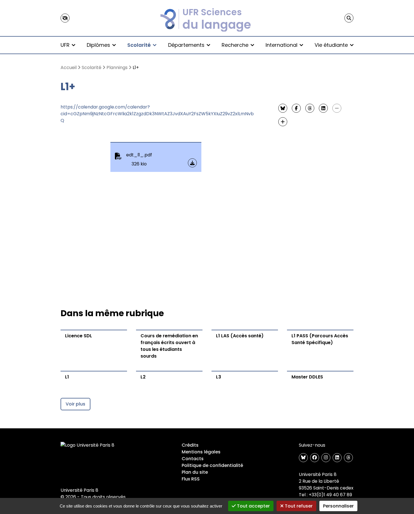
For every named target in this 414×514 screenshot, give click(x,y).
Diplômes (98, 44)
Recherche (235, 44)
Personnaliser (338, 506)
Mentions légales (201, 452)
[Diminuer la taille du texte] (336, 108)
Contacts (193, 458)
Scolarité (139, 44)
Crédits (190, 445)
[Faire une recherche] (348, 18)
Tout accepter (253, 506)
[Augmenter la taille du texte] (282, 121)
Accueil (69, 67)
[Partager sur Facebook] (296, 108)
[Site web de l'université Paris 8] (88, 445)
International (281, 44)
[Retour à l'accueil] (207, 18)
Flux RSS (191, 479)
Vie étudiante (331, 44)
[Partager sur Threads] (309, 108)
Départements (186, 44)
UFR (65, 44)
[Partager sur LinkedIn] (323, 108)
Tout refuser (298, 506)
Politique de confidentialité (212, 465)
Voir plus (75, 404)
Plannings (117, 67)
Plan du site (195, 472)
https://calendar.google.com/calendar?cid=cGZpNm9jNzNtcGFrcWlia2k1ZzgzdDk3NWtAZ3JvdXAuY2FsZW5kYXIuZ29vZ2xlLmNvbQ (157, 114)
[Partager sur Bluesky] (282, 108)
